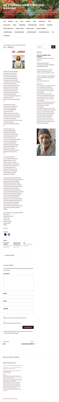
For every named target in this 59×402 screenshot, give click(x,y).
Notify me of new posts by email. (12, 323)
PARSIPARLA (22, 25)
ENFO (34, 21)
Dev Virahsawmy (21, 45)
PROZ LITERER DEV (8, 28)
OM (53, 32)
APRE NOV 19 (42, 21)
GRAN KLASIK (29, 28)
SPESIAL (28, 21)
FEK (4, 21)
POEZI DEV (49, 25)
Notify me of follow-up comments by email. (14, 318)
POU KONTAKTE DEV (44, 32)
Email (5, 301)
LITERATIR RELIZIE (31, 32)
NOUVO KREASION (19, 32)
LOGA (21, 21)
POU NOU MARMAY (41, 28)
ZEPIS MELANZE (32, 25)
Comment (6, 273)
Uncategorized (9, 255)
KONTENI (10, 21)
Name (5, 293)
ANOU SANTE (6, 25)
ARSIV (14, 25)
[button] (46, 142)
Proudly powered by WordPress (10, 398)
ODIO (49, 21)
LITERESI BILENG (7, 32)
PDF (17, 21)
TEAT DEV (41, 25)
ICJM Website (6, 35)
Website (5, 308)
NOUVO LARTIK (20, 28)
